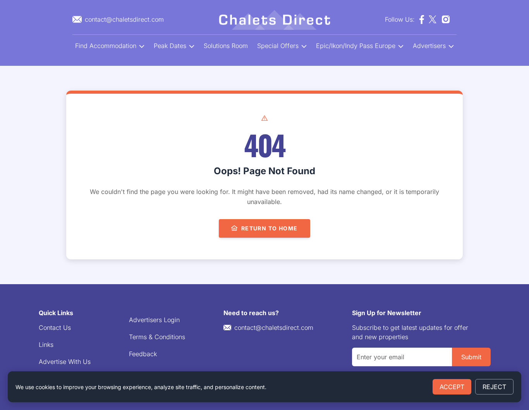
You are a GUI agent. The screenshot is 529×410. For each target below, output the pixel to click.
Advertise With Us (65, 361)
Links (46, 344)
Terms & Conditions (157, 337)
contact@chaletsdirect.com (273, 327)
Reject (494, 387)
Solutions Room (226, 46)
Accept (452, 387)
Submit (471, 357)
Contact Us (55, 327)
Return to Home (269, 228)
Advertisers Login (154, 320)
